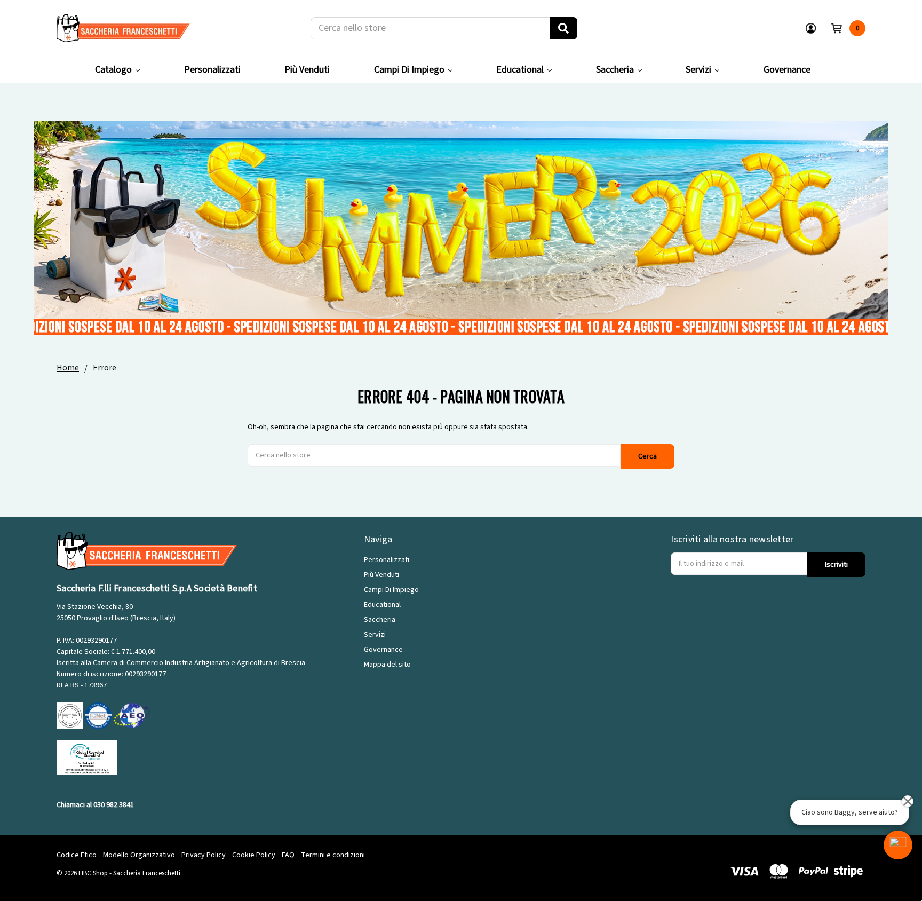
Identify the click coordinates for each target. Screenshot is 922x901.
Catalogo (113, 69)
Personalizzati (212, 69)
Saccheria (615, 69)
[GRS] (87, 757)
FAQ (289, 855)
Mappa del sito (387, 664)
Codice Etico (77, 855)
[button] (898, 844)
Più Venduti (307, 69)
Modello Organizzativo (140, 855)
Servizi (698, 69)
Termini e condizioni (333, 855)
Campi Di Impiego (409, 69)
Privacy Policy (204, 855)
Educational (520, 69)
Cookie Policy (254, 855)
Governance (787, 69)
